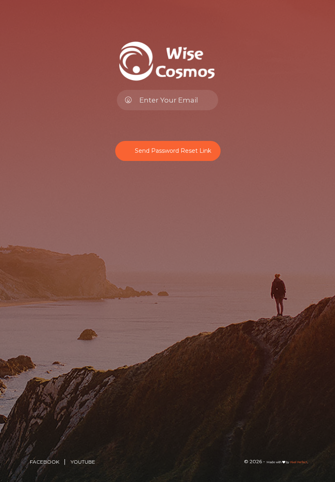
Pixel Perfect (298, 462)
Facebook (45, 462)
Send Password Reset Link (173, 150)
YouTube (83, 462)
